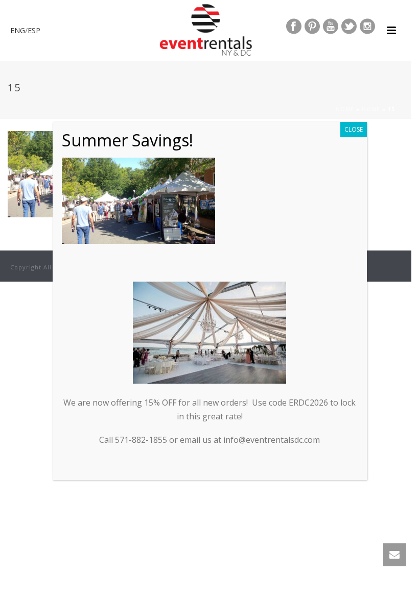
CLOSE (353, 129)
